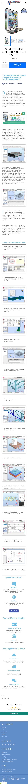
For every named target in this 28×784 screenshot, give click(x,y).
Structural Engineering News (9, 769)
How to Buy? (5, 752)
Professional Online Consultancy (10, 759)
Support (3, 734)
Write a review (14, 713)
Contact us (4, 732)
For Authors (4, 736)
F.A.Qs (3, 729)
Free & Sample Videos (7, 761)
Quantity (4, 62)
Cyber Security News (7, 771)
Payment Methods (6, 754)
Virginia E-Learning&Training (10, 776)
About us (4, 727)
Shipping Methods (6, 757)
